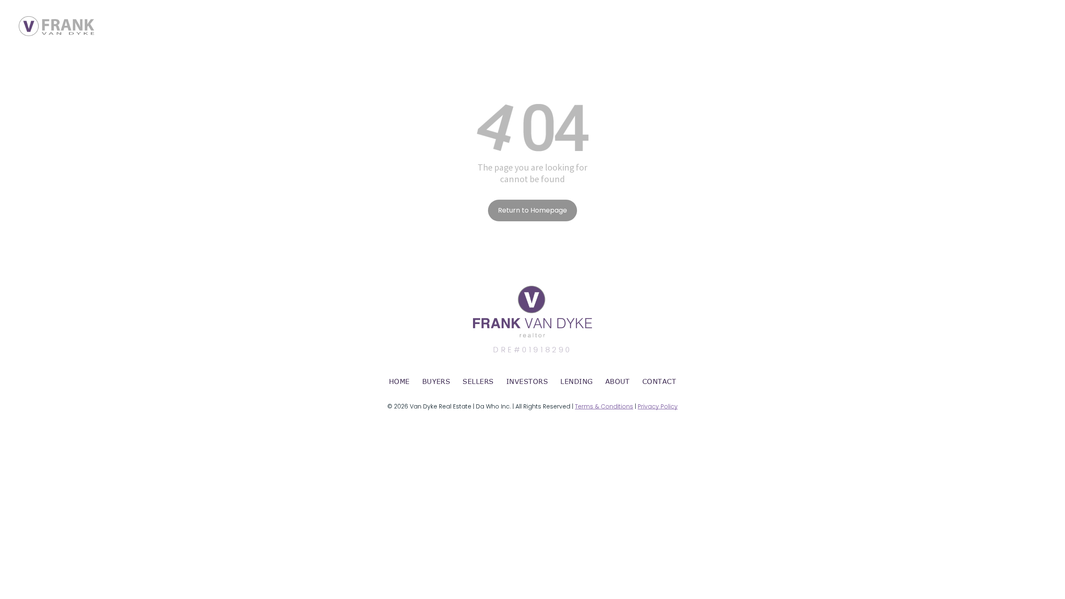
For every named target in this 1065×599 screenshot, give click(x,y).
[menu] (1047, 18)
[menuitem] (399, 381)
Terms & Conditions (604, 406)
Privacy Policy (658, 406)
